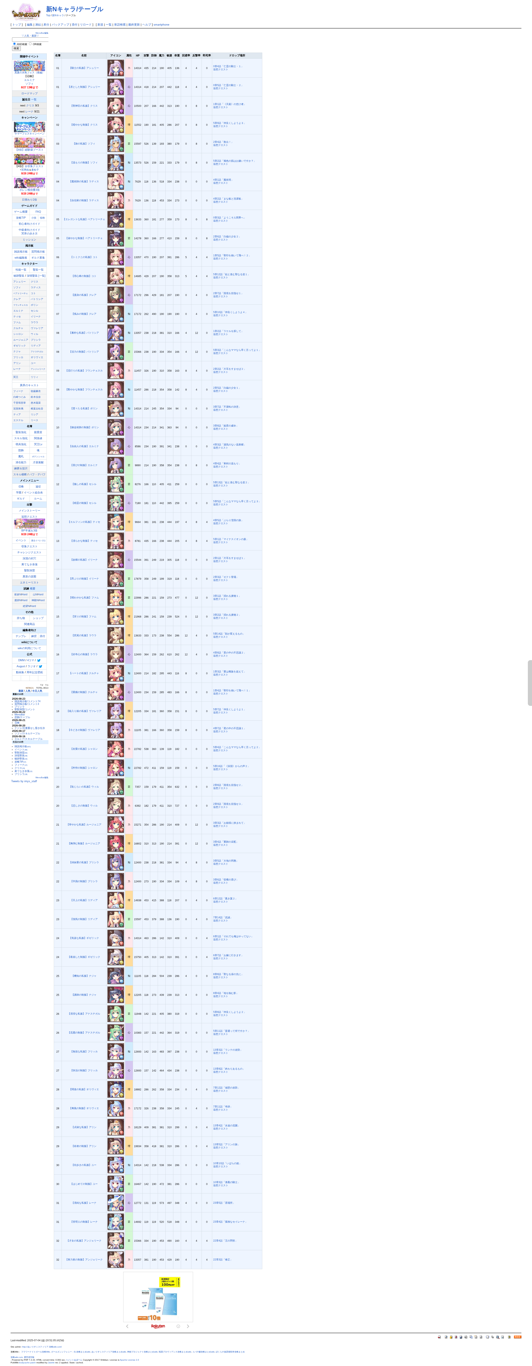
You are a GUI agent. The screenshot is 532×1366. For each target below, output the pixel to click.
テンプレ (21, 636)
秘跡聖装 (19, 275)
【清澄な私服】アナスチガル (84, 1013)
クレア (17, 299)
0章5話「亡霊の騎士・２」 (228, 85)
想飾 (21, 450)
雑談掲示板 (21, 251)
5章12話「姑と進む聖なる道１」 (231, 274)
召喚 (21, 486)
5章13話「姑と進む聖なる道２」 (231, 482)
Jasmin (51, 1362)
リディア (36, 345)
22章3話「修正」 (223, 1259)
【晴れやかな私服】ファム (84, 597)
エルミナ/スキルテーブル (29, 738)
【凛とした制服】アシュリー (84, 86)
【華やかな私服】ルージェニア (83, 824)
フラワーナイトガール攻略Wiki (35, 1352)
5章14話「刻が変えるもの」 (229, 633)
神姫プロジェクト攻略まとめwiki (142, 1352)
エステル (18, 420)
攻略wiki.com (17, 1357)
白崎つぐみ (19, 397)
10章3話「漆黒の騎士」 (226, 1182)
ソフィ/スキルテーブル (27, 733)
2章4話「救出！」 (223, 142)
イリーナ (36, 316)
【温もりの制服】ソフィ (84, 162)
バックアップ (60, 24)
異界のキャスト (29, 385)
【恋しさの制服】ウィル (84, 805)
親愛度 (38, 432)
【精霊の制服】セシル (83, 503)
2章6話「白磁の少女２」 (227, 236)
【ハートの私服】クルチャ (84, 673)
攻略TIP (21, 217)
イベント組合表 (33, 492)
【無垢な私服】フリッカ (84, 1051)
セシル (34, 310)
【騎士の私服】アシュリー (84, 68)
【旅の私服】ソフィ (84, 143)
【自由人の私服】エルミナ (84, 446)
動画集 (20, 672)
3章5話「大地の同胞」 (226, 860)
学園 (18, 492)
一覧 (109, 24)
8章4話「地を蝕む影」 (226, 993)
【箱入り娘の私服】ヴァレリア (83, 711)
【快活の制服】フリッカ (84, 1070)
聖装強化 (21, 432)
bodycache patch (27, 1362)
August (21, 666)
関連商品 (29, 624)
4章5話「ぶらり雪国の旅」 (228, 520)
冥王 (15, 377)
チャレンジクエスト (29, 552)
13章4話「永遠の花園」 (226, 1125)
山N (35, 594)
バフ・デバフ (37, 474)
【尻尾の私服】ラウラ (83, 635)
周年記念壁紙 (35, 672)
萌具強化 (21, 444)
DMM (21, 660)
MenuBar (20, 714)
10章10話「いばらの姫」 (227, 1163)
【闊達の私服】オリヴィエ (84, 1089)
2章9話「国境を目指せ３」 (228, 804)
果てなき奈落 (29, 564)
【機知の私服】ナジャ (83, 975)
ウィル (34, 334)
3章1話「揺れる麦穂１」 (227, 595)
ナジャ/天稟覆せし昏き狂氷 (30, 728)
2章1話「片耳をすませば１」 (229, 558)
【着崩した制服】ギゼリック (84, 956)
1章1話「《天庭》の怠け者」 (229, 104)
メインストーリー (29, 510)
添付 (75, 24)
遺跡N (17, 600)
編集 (30, 24)
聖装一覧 (38, 269)
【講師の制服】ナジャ (83, 994)
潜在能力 (21, 462)
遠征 (38, 486)
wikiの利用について (29, 648)
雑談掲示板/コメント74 (28, 701)
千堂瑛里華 (19, 402)
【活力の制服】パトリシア (84, 351)
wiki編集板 (21, 257)
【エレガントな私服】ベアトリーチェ (84, 219)
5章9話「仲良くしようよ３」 (229, 123)
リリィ (34, 377)
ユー (33, 363)
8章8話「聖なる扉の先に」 (228, 974)
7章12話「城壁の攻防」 (226, 1087)
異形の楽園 (29, 576)
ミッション (29, 239)
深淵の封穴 (29, 558)
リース (34, 420)
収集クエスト (29, 546)
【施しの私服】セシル (83, 484)
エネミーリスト (29, 582)
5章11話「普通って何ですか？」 (231, 1030)
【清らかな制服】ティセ (84, 540)
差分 (46, 24)
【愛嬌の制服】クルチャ (84, 692)
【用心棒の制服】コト (83, 276)
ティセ (17, 316)
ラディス (36, 287)
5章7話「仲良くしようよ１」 (229, 709)
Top (48, 15)
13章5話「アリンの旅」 (226, 1144)
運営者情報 (29, 1357)
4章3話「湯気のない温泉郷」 (229, 444)
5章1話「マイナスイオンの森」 (231, 539)
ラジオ (32, 666)
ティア (17, 414)
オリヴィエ (37, 357)
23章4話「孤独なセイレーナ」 (230, 1221)
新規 (100, 24)
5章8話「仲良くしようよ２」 (229, 1012)
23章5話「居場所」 (224, 1202)
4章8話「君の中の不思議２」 (229, 652)
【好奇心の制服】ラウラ (84, 654)
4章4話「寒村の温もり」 (227, 463)
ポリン (34, 304)
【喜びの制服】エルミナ (84, 465)
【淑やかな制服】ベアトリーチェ (84, 238)
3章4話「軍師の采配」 (226, 841)
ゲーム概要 (21, 211)
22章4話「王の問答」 (225, 1240)
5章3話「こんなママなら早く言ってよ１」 (237, 350)
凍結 (38, 24)
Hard (24, 594)
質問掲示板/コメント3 (27, 704)
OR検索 (37, 44)
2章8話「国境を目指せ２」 (228, 785)
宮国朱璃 (18, 408)
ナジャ (17, 351)
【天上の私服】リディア (84, 900)
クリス (30, 105)
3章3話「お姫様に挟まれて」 (229, 822)
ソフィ (29, 83)
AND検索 (22, 44)
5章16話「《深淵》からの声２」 (231, 766)
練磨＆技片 (21, 468)
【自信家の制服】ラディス (84, 200)
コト (33, 293)
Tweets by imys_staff (24, 781)
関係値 (38, 438)
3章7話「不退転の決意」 (227, 406)
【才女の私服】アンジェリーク (83, 1240)
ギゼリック (19, 345)
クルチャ (18, 328)
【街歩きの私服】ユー (83, 1165)
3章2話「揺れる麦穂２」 (227, 614)
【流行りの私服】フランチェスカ (84, 370)
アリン (17, 363)
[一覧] (42, 275)
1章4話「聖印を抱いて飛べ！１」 (232, 690)
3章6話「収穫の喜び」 (226, 879)
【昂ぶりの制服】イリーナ (84, 578)
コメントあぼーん (74, 1360)
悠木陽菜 (36, 402)
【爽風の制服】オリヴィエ (84, 1108)
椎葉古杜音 (37, 408)
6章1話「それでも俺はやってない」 (233, 936)
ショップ (38, 618)
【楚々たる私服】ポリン (84, 408)
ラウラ (34, 322)
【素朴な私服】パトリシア (84, 332)
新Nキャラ (58, 15)
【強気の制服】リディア (84, 919)
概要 (32, 588)
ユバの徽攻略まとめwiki (203, 1352)
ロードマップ (29, 93)
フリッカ (18, 357)
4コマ (30, 660)
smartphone (161, 24)
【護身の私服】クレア (83, 294)
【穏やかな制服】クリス (84, 124)
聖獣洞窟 (29, 570)
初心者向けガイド (29, 223)
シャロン (18, 334)
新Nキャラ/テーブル (74, 9)
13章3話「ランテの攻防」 (228, 1049)
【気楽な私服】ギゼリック (84, 938)
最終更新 (134, 24)
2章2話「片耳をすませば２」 (229, 368)
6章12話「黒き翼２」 (225, 898)
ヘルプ (146, 24)
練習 (34, 636)
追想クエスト (29, 523)
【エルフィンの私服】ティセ (84, 521)
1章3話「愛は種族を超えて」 (229, 671)
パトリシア (37, 299)
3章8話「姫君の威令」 (226, 425)
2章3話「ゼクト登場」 (226, 577)
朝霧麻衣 (36, 391)
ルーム (38, 498)
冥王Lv (38, 444)
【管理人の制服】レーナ (84, 1221)
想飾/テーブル (22, 717)
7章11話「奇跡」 (223, 1106)
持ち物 (21, 618)
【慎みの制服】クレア (83, 313)
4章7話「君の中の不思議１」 (229, 728)
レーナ (29, 111)
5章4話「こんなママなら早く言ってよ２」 (237, 747)
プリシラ (36, 339)
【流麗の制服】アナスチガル (84, 1032)
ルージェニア (20, 339)
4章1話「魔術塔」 (223, 179)
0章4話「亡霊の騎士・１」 (228, 66)
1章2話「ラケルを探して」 (228, 331)
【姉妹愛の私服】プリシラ (84, 862)
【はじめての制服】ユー (84, 1183)
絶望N (26, 606)
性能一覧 (21, 269)
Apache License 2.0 (129, 1360)
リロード (86, 24)
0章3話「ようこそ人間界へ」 (229, 217)
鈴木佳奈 (36, 397)
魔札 (21, 456)
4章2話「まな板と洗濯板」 (228, 198)
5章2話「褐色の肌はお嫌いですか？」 (234, 160)
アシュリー (19, 281)
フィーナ (18, 391)
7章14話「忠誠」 (223, 917)
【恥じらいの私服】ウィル (84, 786)
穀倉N (17, 594)
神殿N (35, 600)
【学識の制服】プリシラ (84, 881)
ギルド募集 (38, 257)
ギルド (21, 498)
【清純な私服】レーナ (83, 1202)
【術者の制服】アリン (83, 1146)
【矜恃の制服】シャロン (84, 767)
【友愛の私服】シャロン (84, 748)
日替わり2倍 (29, 199)
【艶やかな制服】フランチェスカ (84, 389)
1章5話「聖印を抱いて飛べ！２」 (232, 255)
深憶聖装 (32, 275)
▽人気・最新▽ (30, 35)
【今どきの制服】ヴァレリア (84, 730)
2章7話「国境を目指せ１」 (228, 293)
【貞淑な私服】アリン (83, 1127)
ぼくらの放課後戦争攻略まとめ (230, 1352)
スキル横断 (20, 474)
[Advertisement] (129, 40)
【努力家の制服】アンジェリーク (84, 1259)
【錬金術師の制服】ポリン (84, 427)
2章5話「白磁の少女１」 (227, 387)
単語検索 (120, 24)
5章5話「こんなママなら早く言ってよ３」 (237, 501)
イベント (21, 540)
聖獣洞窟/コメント (25, 709)
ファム (17, 322)
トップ (16, 24)
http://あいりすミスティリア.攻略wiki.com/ (42, 1347)
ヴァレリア (37, 328)
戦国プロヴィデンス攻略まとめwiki (175, 1352)
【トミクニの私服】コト (84, 257)
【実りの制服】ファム (83, 616)
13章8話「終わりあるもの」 (229, 1068)
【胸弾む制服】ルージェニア (84, 843)
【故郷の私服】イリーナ (84, 559)
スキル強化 (21, 438)
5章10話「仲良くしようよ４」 (230, 312)
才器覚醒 (38, 462)
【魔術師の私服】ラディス (84, 181)
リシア (34, 414)
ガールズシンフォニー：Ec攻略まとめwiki (70, 1352)
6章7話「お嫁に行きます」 (228, 955)
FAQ (38, 211)
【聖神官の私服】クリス (84, 105)
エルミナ (29, 79)
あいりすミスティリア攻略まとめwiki (108, 1352)
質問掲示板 (38, 251)
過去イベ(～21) (38, 540)
